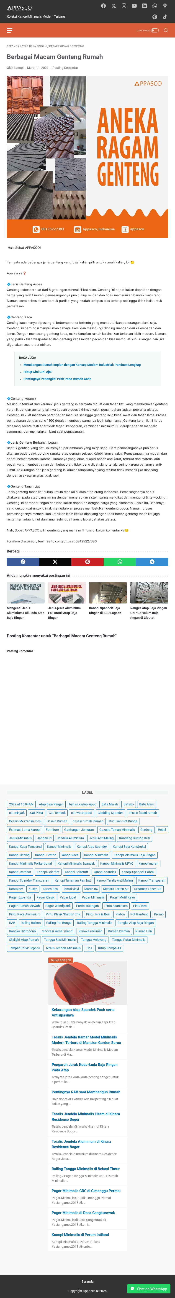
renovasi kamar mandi (57, 931)
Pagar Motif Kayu (122, 897)
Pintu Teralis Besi (98, 914)
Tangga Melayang (93, 939)
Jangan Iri (44, 838)
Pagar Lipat (68, 897)
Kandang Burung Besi (134, 838)
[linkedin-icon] (144, 6)
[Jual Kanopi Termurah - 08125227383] (22, 8)
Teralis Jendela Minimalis (63, 948)
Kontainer (16, 889)
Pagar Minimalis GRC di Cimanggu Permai (86, 1191)
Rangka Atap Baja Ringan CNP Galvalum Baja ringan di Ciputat (148, 613)
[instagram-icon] (124, 6)
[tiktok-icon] (165, 17)
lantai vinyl (71, 889)
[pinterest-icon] (155, 17)
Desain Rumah (57, 821)
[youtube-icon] (134, 6)
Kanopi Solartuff (76, 872)
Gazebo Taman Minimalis (117, 829)
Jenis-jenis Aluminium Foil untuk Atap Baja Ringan (64, 613)
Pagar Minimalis (93, 897)
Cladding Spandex (110, 813)
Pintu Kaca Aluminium (24, 914)
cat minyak (17, 813)
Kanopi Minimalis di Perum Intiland (80, 1235)
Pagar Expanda (20, 897)
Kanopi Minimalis (59, 846)
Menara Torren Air (116, 889)
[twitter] (55, 562)
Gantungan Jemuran (79, 829)
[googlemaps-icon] (165, 6)
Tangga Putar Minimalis (128, 939)
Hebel (162, 829)
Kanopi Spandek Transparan (29, 880)
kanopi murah (148, 863)
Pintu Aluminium (116, 906)
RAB (12, 923)
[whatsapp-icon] (155, 6)
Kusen (32, 889)
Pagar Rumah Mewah (24, 906)
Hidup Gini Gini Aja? (37, 372)
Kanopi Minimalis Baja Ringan (135, 855)
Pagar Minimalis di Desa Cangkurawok (83, 1213)
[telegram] (152, 562)
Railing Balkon (31, 923)
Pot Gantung (139, 914)
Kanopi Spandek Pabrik (137, 872)
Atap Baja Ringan (51, 804)
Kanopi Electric (45, 855)
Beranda (88, 1281)
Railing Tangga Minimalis (94, 923)
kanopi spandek (105, 872)
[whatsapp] (120, 562)
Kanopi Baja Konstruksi (129, 846)
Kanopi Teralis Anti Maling (114, 880)
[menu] (12, 30)
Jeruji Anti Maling (101, 838)
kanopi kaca (70, 855)
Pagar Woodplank (58, 906)
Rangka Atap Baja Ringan (136, 923)
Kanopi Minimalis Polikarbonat (30, 863)
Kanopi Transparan (151, 880)
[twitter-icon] (114, 6)
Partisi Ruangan (87, 906)
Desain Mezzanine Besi (25, 821)
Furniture (52, 829)
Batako (129, 804)
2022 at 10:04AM (21, 804)
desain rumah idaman (88, 821)
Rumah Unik (143, 931)
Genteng (146, 829)
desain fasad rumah (143, 813)
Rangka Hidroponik (22, 931)
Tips (89, 948)
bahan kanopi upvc (82, 804)
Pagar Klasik (45, 897)
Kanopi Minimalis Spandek (76, 863)
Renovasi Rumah (91, 931)
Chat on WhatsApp (151, 1289)
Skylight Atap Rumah (24, 939)
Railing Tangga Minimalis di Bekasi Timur (86, 1169)
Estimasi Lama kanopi (24, 829)
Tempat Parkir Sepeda (24, 948)
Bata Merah (109, 804)
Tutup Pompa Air (109, 948)
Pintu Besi (140, 906)
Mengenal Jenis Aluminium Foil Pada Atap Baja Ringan (25, 613)
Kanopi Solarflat (48, 872)
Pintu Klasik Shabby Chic (63, 914)
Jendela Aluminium (70, 838)
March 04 (91, 889)
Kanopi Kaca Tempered (25, 846)
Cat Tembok (57, 813)
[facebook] (23, 562)
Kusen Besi (50, 889)
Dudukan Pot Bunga (123, 821)
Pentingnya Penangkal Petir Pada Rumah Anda (57, 379)
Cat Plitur (36, 813)
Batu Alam (146, 804)
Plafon (120, 914)
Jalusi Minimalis (20, 838)
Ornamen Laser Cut (148, 889)
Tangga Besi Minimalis (60, 939)
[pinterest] (87, 562)
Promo (159, 914)
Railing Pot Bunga (59, 923)
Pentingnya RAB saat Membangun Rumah (86, 1092)
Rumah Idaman (119, 931)
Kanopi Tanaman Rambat (73, 880)
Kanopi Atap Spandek (92, 846)
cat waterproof (81, 813)
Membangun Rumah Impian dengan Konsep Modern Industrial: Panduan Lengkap (82, 365)
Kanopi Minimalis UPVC (116, 863)
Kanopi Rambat (20, 872)
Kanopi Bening (19, 855)
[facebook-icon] (103, 6)
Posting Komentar (65, 68)
